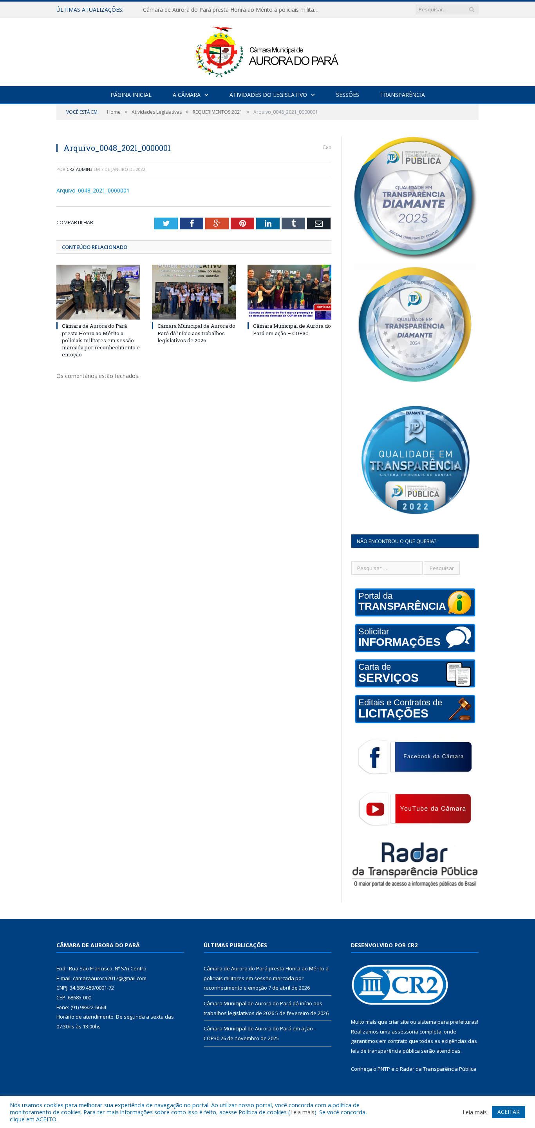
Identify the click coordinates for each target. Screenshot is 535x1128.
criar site (399, 1021)
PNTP (384, 1068)
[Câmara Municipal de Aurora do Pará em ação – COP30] (289, 292)
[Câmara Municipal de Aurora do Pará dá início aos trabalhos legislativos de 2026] (194, 292)
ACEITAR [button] (508, 1111)
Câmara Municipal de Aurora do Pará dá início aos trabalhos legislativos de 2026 (233, 9)
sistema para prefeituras (447, 1021)
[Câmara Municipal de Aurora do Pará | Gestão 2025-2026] (267, 50)
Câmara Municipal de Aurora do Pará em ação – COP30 (292, 329)
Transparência (402, 94)
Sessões (347, 94)
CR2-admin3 (79, 169)
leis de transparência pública (385, 1050)
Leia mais (302, 1111)
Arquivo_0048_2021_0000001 (93, 190)
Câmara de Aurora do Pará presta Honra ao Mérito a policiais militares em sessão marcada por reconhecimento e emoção (101, 340)
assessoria (405, 1031)
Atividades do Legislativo (268, 94)
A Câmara (187, 94)
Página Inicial (131, 94)
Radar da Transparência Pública (438, 1068)
